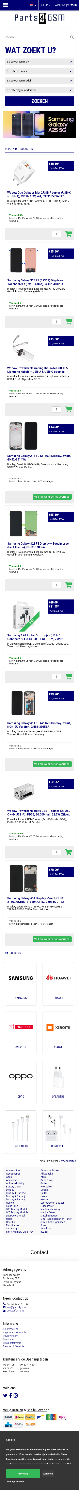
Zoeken (39, 101)
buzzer (44, 1231)
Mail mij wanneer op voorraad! (52, 496)
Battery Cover (13, 1186)
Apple (44, 1177)
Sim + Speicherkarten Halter (56, 1218)
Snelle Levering (38, 1410)
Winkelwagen (66, 5)
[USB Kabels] (20, 1151)
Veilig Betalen (13, 1410)
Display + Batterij (15, 1196)
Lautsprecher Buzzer (52, 1202)
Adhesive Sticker (50, 1170)
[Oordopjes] (58, 1151)
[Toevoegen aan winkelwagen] (68, 233)
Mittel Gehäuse (49, 1215)
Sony (43, 1225)
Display (10, 1189)
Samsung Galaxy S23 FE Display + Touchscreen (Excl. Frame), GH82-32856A (38, 545)
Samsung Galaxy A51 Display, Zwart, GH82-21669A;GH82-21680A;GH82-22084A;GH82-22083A (36, 902)
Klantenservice (10, 1329)
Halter (44, 1193)
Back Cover (47, 1180)
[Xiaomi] (58, 1053)
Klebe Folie (12, 1206)
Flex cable (46, 1186)
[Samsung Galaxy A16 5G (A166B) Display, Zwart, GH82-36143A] (23, 436)
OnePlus (11, 1222)
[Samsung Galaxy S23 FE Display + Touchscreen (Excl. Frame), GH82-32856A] (23, 524)
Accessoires (13, 1170)
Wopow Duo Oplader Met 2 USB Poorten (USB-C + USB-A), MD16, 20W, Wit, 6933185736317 (39, 194)
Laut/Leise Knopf (15, 1215)
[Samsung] (20, 1003)
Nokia (9, 1218)
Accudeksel (12, 1180)
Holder (44, 1196)
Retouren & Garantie (13, 1346)
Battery (45, 1183)
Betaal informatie (12, 1343)
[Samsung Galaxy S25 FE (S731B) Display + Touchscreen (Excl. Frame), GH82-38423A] (23, 260)
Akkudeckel (47, 1173)
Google (44, 1189)
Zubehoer (46, 1228)
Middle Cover (48, 1212)
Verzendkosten (67, 1161)
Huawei (10, 1202)
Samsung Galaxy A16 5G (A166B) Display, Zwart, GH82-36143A (39, 457)
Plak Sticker (12, 1225)
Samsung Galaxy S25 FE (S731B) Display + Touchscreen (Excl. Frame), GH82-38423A (35, 282)
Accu (9, 1177)
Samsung (11, 1228)
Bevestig (23, 1473)
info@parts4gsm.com (18, 1307)
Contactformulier (16, 1310)
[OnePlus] (20, 1053)
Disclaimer (8, 1339)
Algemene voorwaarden (15, 1332)
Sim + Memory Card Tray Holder (19, 1231)
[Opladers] (58, 1102)
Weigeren (48, 1473)
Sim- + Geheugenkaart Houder (53, 1222)
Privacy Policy (10, 1335)
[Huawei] (58, 1003)
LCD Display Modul (16, 1209)
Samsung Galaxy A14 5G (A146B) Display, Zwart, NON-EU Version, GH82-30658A (39, 725)
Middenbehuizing (50, 1209)
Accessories (13, 1173)
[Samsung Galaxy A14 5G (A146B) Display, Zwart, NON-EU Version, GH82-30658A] (23, 703)
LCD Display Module (17, 1212)
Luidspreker (47, 1206)
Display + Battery (15, 1199)
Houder (45, 1199)
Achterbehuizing (15, 1183)
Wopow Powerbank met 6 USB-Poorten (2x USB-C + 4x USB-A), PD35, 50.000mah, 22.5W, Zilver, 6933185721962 (39, 814)
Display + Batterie (16, 1193)
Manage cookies (15, 1481)
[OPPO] (20, 1102)
